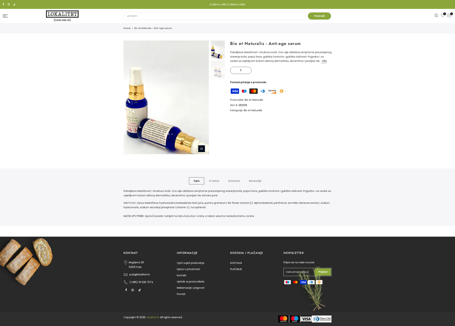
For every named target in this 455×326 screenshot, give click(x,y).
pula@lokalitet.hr (139, 274)
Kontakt (181, 275)
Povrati (181, 294)
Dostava (234, 181)
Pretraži (319, 16)
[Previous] (129, 97)
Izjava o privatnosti (188, 269)
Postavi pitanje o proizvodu (248, 82)
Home (127, 28)
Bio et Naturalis (254, 100)
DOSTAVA (236, 263)
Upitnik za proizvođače (190, 281)
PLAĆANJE (236, 269)
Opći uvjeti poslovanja (190, 263)
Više (324, 61)
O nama (214, 181)
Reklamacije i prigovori (190, 288)
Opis (197, 181)
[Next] (202, 97)
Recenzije (255, 181)
